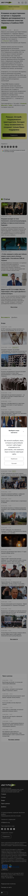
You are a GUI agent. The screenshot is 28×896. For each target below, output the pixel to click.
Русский (14, 463)
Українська (14, 459)
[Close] (23, 431)
